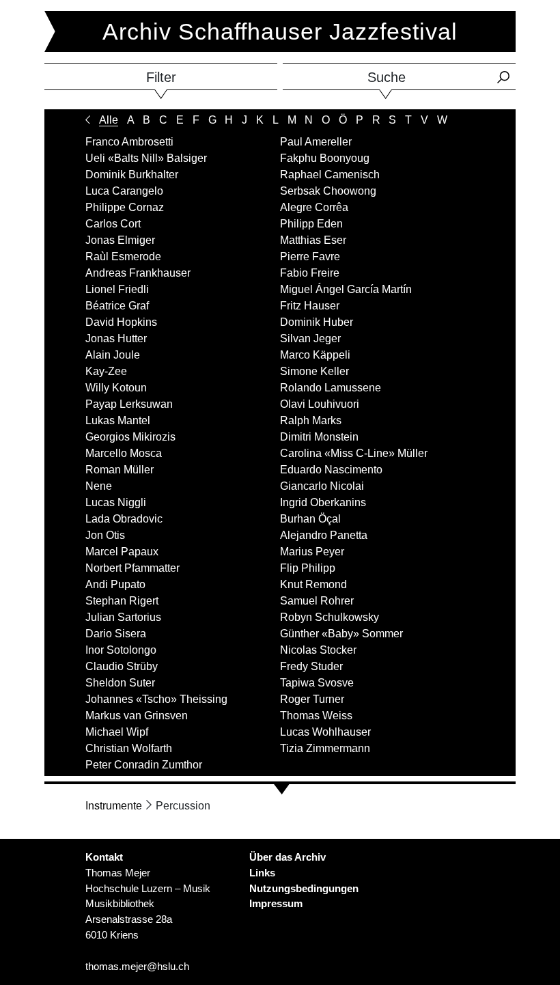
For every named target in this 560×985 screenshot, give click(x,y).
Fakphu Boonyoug (324, 158)
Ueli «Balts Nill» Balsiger (146, 158)
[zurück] (87, 120)
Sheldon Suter (120, 683)
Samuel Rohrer (317, 601)
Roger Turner (312, 699)
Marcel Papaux (121, 551)
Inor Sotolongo (120, 650)
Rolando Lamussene (330, 387)
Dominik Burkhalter (131, 174)
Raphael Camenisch (330, 174)
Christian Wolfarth (128, 748)
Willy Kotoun (116, 387)
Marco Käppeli (315, 355)
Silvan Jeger (310, 338)
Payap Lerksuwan (129, 404)
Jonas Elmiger (120, 240)
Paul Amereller (316, 142)
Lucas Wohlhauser (325, 732)
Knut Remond (313, 584)
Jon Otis (105, 535)
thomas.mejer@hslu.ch (137, 966)
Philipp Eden (311, 224)
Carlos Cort (113, 224)
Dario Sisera (115, 633)
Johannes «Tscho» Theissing (156, 699)
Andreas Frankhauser (138, 273)
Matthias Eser (313, 240)
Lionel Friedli (117, 289)
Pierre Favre (310, 256)
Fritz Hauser (309, 305)
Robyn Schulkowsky (329, 617)
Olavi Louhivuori (319, 404)
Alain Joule (112, 355)
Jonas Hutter (116, 338)
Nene (98, 486)
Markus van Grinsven (136, 715)
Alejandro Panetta (323, 535)
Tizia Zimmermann (325, 748)
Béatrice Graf (117, 305)
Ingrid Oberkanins (323, 502)
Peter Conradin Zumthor (143, 765)
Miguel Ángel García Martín (346, 289)
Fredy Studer (311, 666)
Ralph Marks (310, 420)
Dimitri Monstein (319, 437)
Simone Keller (314, 371)
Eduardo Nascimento (331, 469)
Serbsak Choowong (328, 191)
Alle (108, 120)
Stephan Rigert (121, 601)
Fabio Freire (309, 273)
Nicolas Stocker (318, 650)
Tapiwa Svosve (317, 683)
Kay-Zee (106, 371)
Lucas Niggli (115, 502)
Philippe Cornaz (124, 207)
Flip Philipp (307, 568)
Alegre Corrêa (314, 207)
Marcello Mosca (123, 453)
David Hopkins (121, 322)
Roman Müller (119, 469)
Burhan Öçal (310, 519)
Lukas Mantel (117, 420)
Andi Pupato (115, 584)
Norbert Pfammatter (132, 568)
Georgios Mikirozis (130, 437)
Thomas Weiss (316, 715)
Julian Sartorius (123, 617)
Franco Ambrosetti (129, 142)
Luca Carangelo (124, 191)
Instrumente (113, 805)
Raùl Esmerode (123, 256)
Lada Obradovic (124, 519)
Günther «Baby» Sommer (341, 633)
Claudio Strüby (121, 666)
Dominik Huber (316, 322)
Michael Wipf (116, 732)
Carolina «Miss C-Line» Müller (354, 453)
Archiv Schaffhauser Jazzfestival (280, 31)
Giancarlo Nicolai (322, 486)
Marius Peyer (312, 551)
